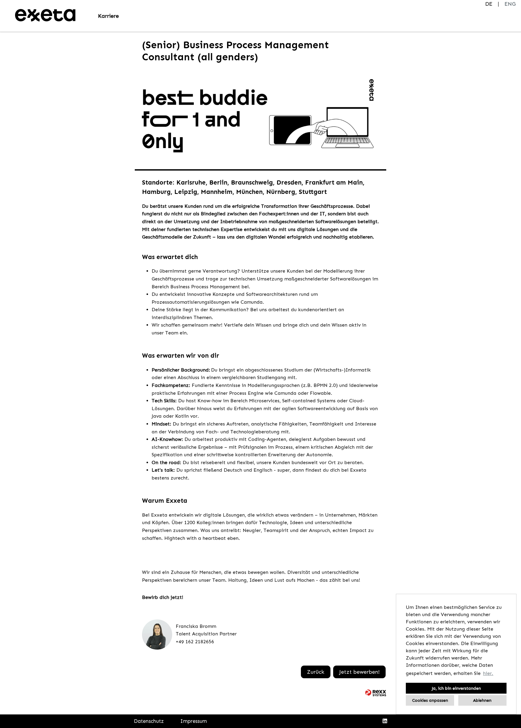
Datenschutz (149, 721)
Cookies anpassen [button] (430, 700)
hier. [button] (488, 673)
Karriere (108, 16)
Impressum (193, 721)
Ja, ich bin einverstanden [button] (456, 688)
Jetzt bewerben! (359, 672)
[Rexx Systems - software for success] (375, 693)
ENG (510, 4)
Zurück (315, 672)
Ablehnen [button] (482, 700)
